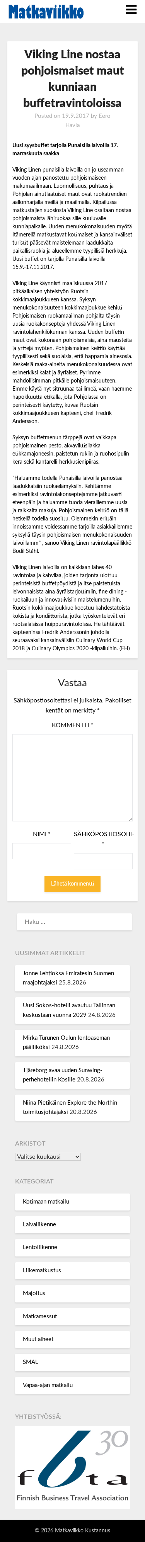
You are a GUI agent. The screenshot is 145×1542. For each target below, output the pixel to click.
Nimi (42, 834)
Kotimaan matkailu (46, 1202)
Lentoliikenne (40, 1247)
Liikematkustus (42, 1270)
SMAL (30, 1362)
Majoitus (34, 1293)
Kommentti (72, 725)
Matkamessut (40, 1316)
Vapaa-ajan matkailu (48, 1385)
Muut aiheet (38, 1339)
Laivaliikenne (39, 1224)
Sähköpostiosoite (103, 839)
